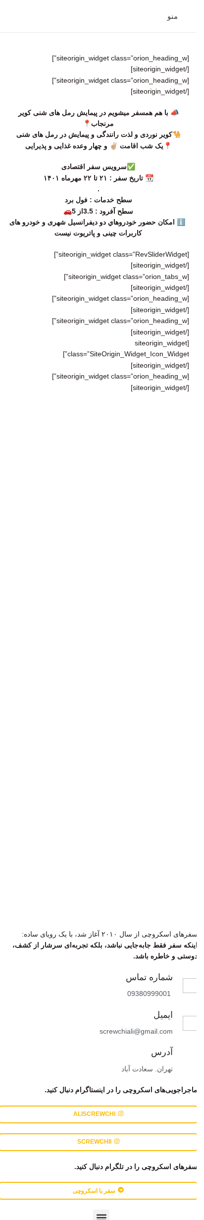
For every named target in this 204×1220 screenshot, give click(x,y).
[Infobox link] (152, 1023)
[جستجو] (11, 16)
